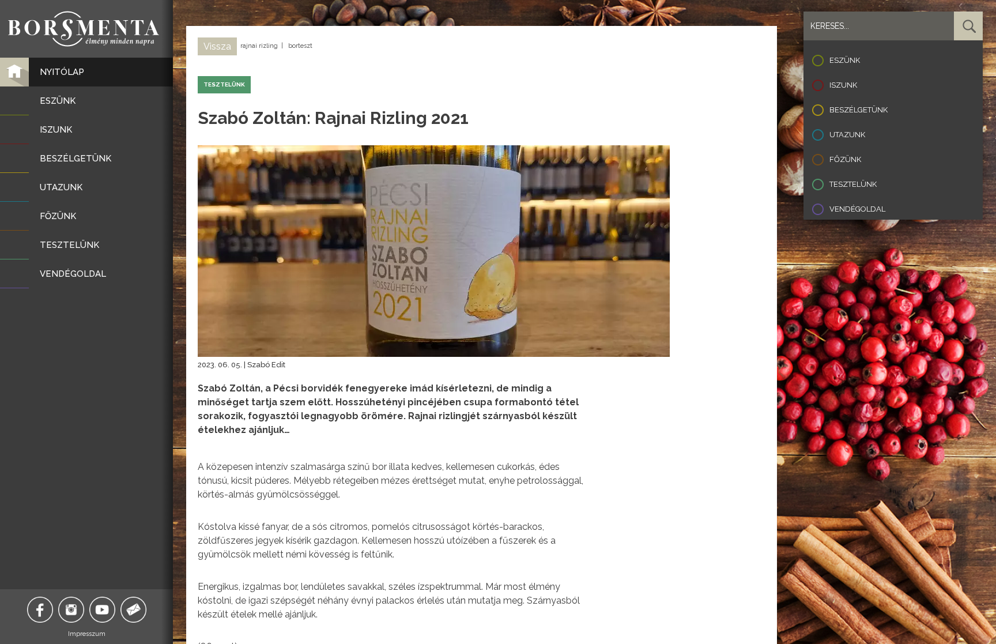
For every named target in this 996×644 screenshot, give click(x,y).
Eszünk (844, 60)
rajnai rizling (259, 46)
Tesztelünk (853, 184)
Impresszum (86, 634)
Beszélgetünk (858, 110)
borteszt (300, 46)
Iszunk (843, 85)
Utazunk (847, 134)
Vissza (217, 46)
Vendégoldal (857, 209)
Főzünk (845, 159)
